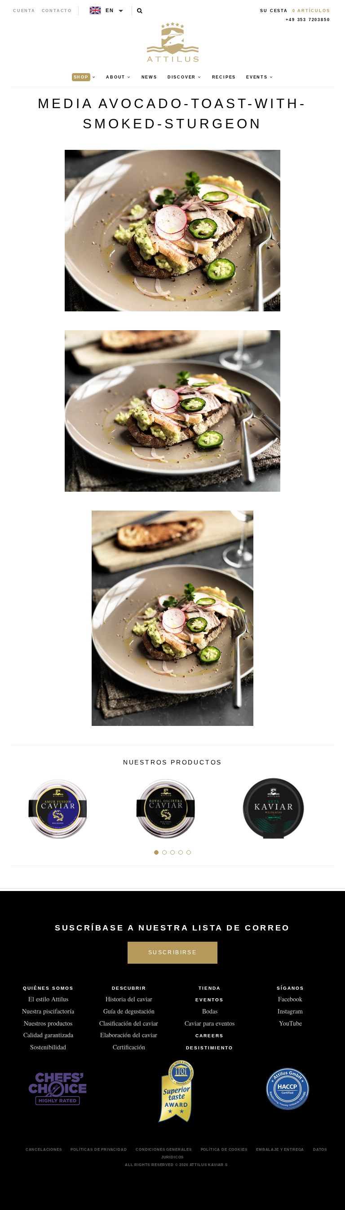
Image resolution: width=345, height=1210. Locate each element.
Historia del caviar (129, 999)
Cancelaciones (44, 1149)
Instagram (290, 1011)
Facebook (290, 999)
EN (110, 10)
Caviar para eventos (209, 1023)
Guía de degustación (129, 1011)
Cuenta (24, 11)
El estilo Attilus (48, 999)
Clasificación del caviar (128, 1023)
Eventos (209, 999)
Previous (21, 805)
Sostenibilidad (48, 1047)
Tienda (210, 988)
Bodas (209, 1011)
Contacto (57, 11)
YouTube (290, 1023)
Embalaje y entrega (280, 1149)
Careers (209, 1035)
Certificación (129, 1047)
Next (324, 805)
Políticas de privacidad (99, 1149)
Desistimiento (209, 1047)
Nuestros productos (48, 1023)
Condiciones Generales (164, 1149)
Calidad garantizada (48, 1035)
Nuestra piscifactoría (48, 1011)
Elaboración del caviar (128, 1035)
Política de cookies (224, 1149)
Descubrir (129, 988)
